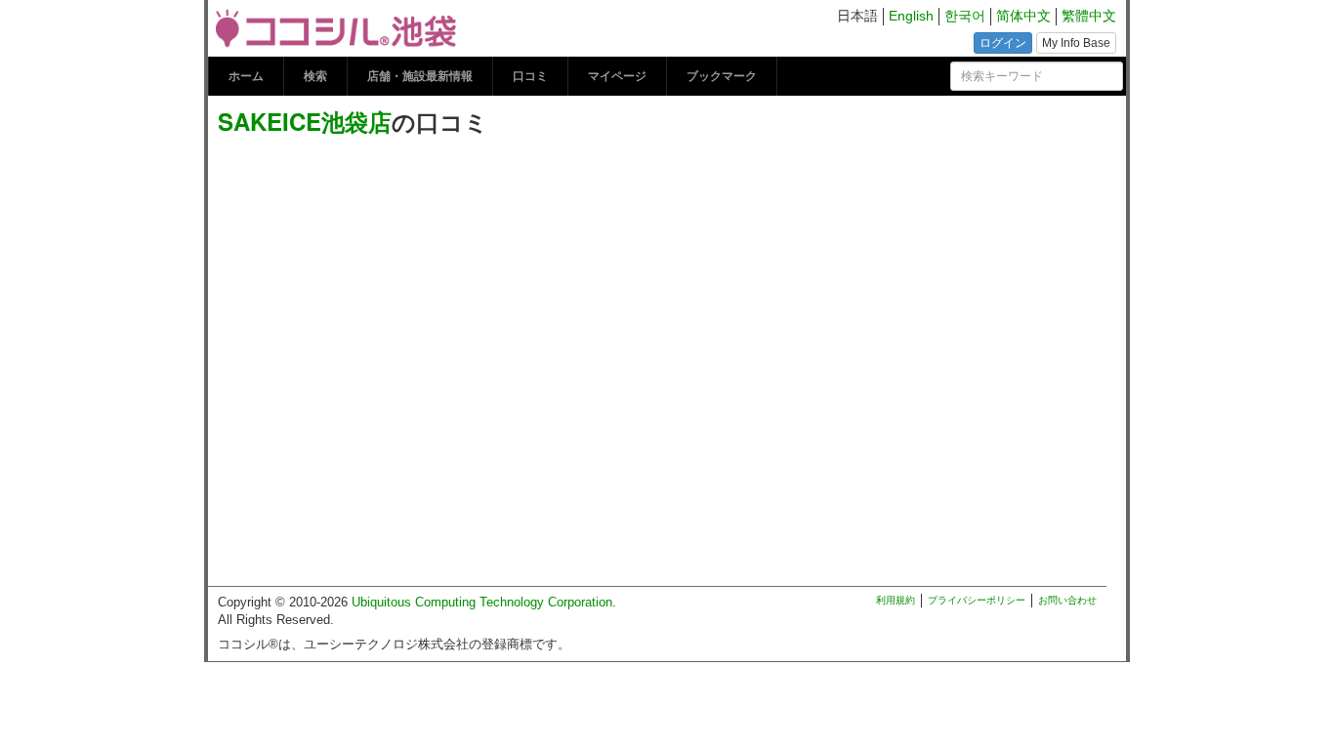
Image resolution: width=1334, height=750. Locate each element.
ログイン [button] (1003, 43)
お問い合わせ (1067, 600)
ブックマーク (722, 76)
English (911, 16)
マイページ (617, 76)
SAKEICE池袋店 (305, 121)
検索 (315, 76)
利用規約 (895, 600)
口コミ (530, 76)
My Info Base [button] (1076, 43)
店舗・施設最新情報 (420, 76)
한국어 (964, 16)
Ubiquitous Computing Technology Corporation (482, 602)
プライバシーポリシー (976, 600)
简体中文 (1023, 16)
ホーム (246, 76)
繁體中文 (1089, 16)
